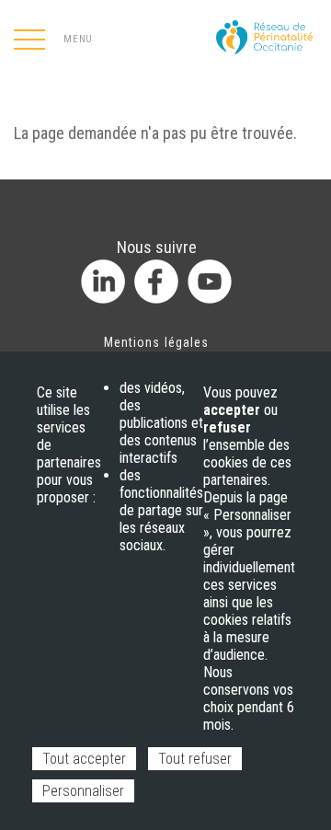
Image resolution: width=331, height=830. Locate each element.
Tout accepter (84, 758)
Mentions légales (156, 342)
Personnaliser (83, 791)
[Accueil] (266, 31)
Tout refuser (195, 758)
